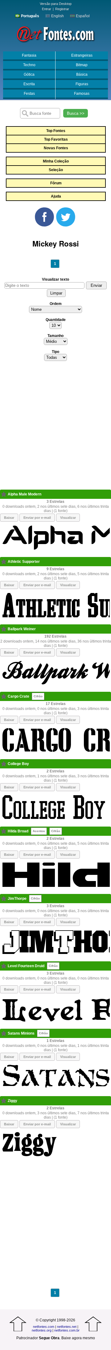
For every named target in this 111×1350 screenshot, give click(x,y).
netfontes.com (43, 1326)
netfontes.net (66, 1326)
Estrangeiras (81, 55)
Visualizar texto (55, 279)
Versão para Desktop (56, 4)
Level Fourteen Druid (26, 966)
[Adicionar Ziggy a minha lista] (4, 1100)
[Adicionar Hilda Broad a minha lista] (4, 831)
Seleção (56, 170)
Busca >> (75, 113)
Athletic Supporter (24, 561)
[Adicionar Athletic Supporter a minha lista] (4, 561)
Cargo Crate (18, 696)
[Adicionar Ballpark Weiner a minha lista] (4, 629)
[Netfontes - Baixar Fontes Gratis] (55, 33)
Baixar (9, 517)
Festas (29, 93)
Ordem (56, 304)
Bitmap (82, 65)
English (57, 16)
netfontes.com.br (67, 1330)
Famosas (81, 93)
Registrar (62, 9)
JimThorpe (17, 898)
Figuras (82, 84)
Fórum (56, 183)
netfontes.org (41, 1330)
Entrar (46, 9)
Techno (29, 65)
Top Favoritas (56, 139)
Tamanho (55, 336)
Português (29, 16)
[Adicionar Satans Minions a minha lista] (4, 1033)
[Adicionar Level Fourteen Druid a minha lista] (4, 966)
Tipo (55, 352)
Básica (82, 74)
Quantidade (56, 320)
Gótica (29, 74)
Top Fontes (55, 131)
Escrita (29, 84)
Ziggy (12, 1101)
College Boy (18, 764)
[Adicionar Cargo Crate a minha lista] (4, 696)
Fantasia (29, 55)
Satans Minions (21, 1033)
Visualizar (68, 517)
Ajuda (56, 196)
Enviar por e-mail (37, 517)
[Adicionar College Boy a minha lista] (4, 763)
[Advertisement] (55, 427)
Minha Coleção (56, 161)
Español (82, 16)
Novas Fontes (56, 148)
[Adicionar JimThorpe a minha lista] (4, 898)
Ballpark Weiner (22, 629)
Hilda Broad (18, 831)
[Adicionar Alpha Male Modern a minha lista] (4, 494)
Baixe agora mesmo (78, 1338)
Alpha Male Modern (24, 494)
